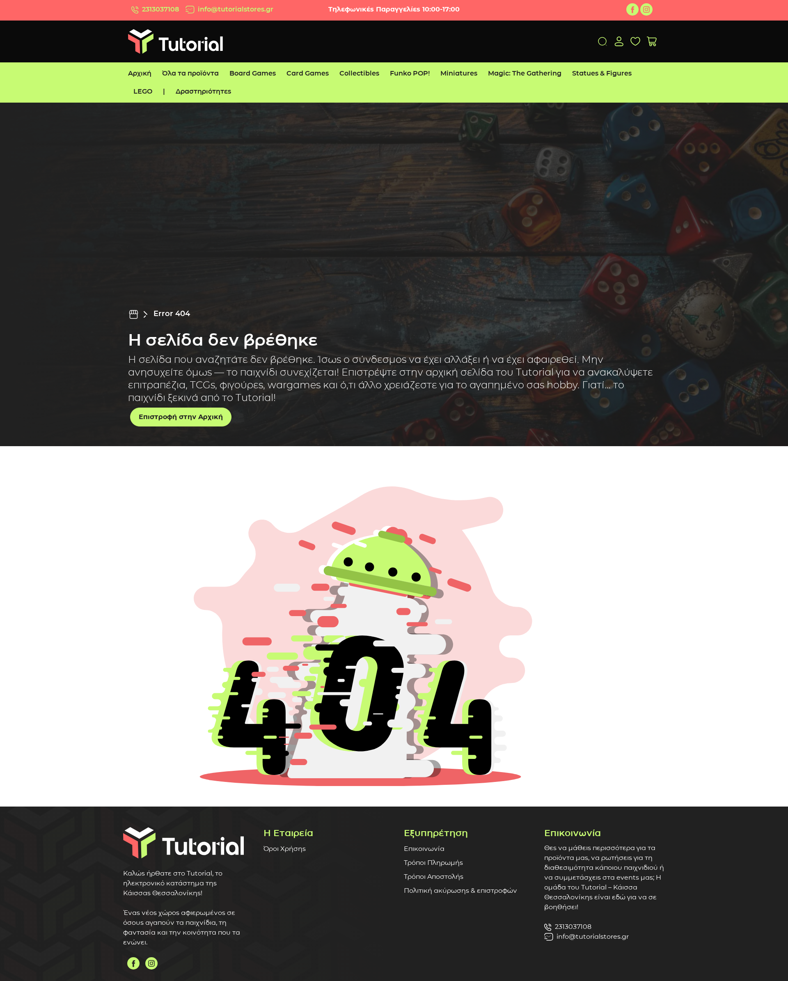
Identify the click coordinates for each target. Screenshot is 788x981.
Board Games (252, 73)
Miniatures (458, 73)
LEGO (142, 91)
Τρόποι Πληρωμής (433, 862)
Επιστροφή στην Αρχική (181, 417)
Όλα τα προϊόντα (190, 73)
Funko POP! (410, 73)
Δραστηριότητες (203, 91)
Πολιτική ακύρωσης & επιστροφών (460, 890)
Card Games (307, 73)
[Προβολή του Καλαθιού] (652, 42)
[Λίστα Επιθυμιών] (635, 41)
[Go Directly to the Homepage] (175, 41)
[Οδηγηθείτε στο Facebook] (632, 9)
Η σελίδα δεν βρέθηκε (223, 340)
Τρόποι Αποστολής (433, 876)
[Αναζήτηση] (602, 41)
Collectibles (359, 73)
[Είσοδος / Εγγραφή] (619, 41)
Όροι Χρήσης (284, 849)
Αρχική (139, 73)
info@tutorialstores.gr (235, 9)
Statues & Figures (602, 73)
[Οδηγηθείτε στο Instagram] (646, 9)
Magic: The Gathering (524, 73)
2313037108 (160, 9)
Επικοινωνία (424, 849)
